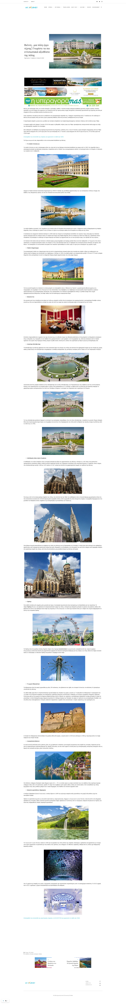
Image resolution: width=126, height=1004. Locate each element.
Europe (26, 952)
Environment (96, 7)
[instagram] (100, 981)
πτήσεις (40, 954)
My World (57, 7)
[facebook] (100, 985)
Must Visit (74, 7)
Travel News (66, 7)
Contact (26, 1)
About (33, 1)
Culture (82, 7)
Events (89, 7)
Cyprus (50, 7)
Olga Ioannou (27, 58)
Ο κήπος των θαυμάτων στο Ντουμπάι (52, 963)
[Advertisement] (63, 21)
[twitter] (99, 1)
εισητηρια (36, 954)
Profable (71, 995)
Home (45, 7)
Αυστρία (32, 954)
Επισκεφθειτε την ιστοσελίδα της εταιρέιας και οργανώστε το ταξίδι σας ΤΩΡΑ (44, 137)
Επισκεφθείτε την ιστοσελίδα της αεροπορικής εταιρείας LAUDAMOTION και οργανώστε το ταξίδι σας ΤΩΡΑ (52, 918)
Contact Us (89, 984)
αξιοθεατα (27, 954)
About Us (88, 983)
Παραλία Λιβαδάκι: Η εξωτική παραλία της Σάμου (72, 963)
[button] (101, 7)
